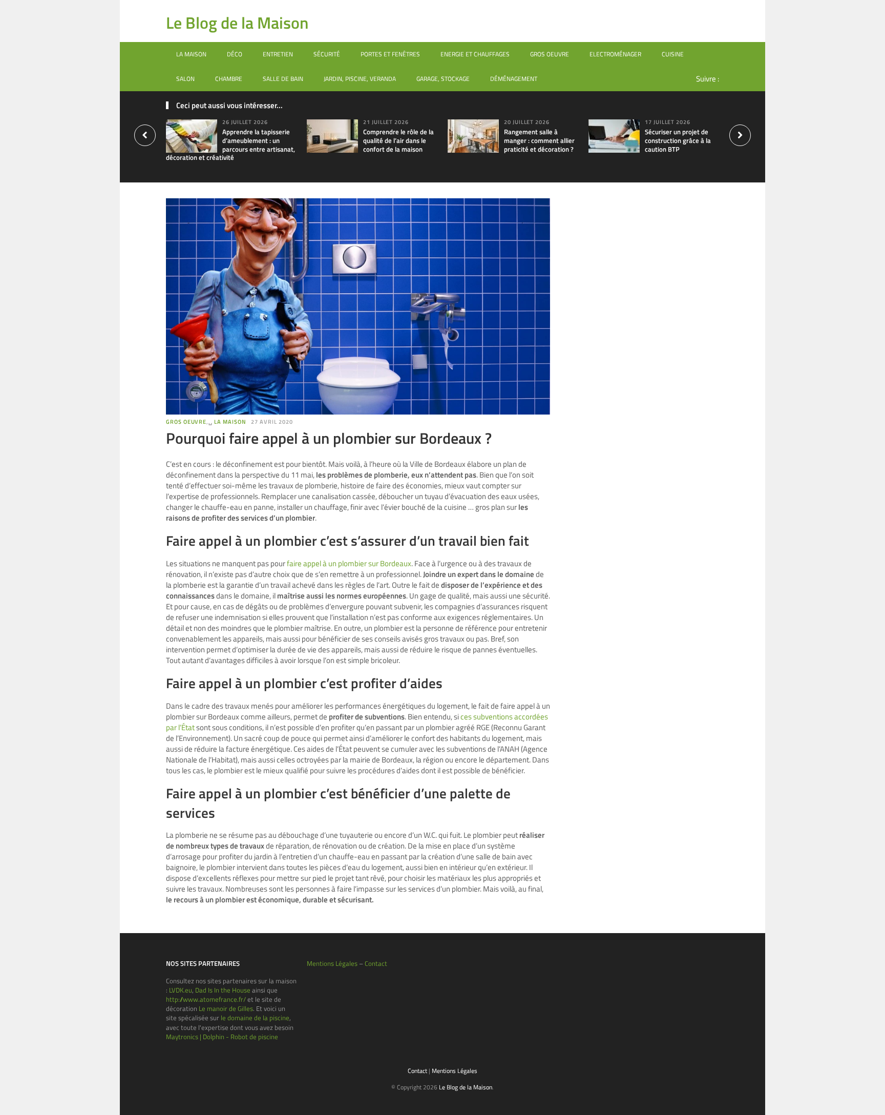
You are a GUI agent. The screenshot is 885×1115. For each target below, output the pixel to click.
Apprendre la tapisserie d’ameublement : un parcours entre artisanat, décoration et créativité (230, 145)
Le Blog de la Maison (237, 22)
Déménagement (513, 79)
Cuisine (673, 54)
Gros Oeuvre (549, 54)
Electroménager (615, 54)
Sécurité (326, 54)
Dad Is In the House (222, 990)
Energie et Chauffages (475, 54)
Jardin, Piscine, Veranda (360, 79)
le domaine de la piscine (255, 1018)
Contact (376, 963)
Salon (185, 79)
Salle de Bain (283, 79)
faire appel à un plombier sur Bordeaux (349, 563)
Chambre (228, 79)
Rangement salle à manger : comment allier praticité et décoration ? (539, 140)
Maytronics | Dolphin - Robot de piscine (222, 1036)
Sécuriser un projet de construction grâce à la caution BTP (678, 140)
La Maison (191, 54)
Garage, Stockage (443, 79)
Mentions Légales (332, 963)
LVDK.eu (180, 990)
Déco (234, 54)
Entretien (278, 54)
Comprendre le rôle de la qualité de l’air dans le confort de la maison (398, 140)
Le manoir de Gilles (226, 1008)
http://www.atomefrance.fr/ (206, 999)
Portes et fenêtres (390, 54)
